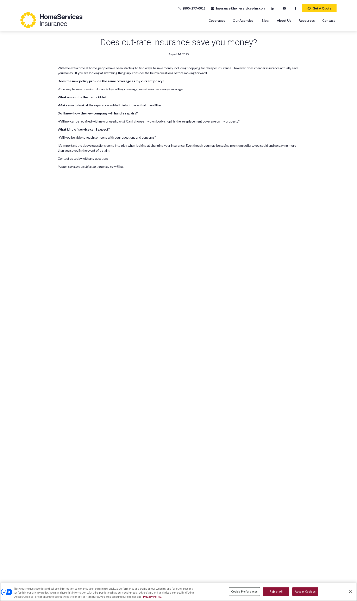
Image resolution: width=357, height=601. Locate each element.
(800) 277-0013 (194, 8)
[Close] (350, 591)
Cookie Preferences (244, 591)
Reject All (276, 591)
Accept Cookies (305, 591)
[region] (178, 592)
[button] (217, 20)
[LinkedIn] (272, 8)
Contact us (65, 158)
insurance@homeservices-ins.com (240, 8)
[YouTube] (284, 8)
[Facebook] (295, 8)
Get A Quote (322, 8)
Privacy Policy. (152, 596)
